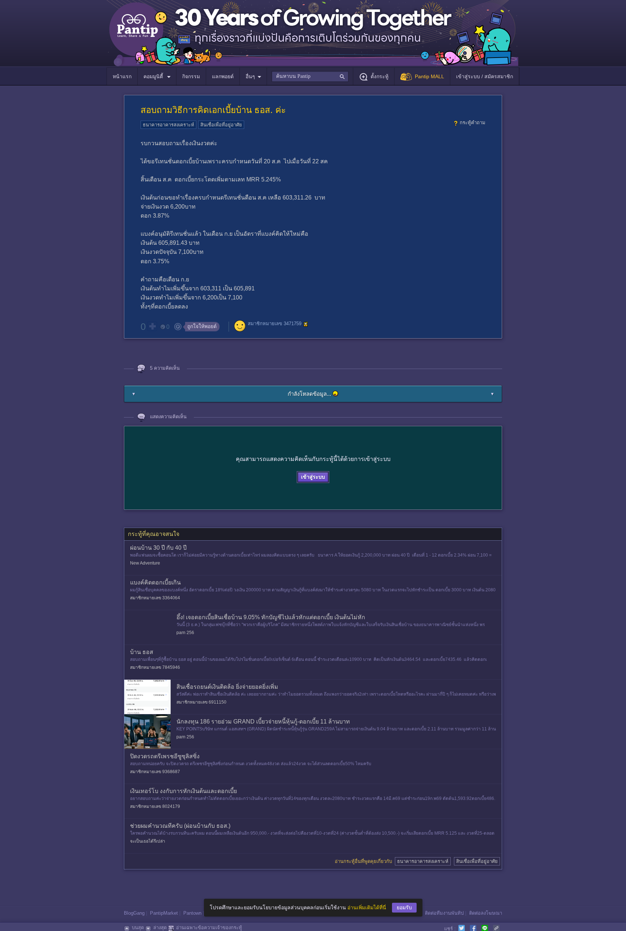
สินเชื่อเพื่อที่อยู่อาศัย (221, 124)
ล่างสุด (160, 927)
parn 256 (185, 632)
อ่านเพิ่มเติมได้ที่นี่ (366, 907)
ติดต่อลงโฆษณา (485, 913)
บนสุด (138, 927)
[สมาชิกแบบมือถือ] (306, 324)
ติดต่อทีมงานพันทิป (444, 913)
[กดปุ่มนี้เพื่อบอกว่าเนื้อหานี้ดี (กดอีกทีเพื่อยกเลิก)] (152, 326)
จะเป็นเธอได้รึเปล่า (147, 841)
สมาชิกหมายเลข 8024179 (155, 806)
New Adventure (145, 563)
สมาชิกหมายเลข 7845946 (155, 667)
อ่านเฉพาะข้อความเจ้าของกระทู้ (209, 927)
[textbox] (310, 76)
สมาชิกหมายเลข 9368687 (155, 771)
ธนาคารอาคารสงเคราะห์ (168, 124)
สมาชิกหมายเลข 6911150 (201, 702)
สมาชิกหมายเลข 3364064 (155, 597)
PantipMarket (164, 913)
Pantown (192, 913)
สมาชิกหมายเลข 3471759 (274, 323)
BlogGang (134, 913)
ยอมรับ (404, 907)
